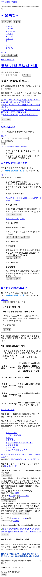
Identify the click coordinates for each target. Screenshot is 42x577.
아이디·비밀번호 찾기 (10, 146)
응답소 (8, 41)
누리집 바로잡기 (12, 445)
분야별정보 (10, 31)
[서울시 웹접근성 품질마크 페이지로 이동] (21, 532)
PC (7, 198)
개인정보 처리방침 (13, 435)
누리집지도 (10, 448)
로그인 (8, 46)
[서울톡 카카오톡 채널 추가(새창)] (15, 493)
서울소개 (9, 34)
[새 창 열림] (21, 102)
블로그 (32, 454)
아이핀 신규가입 (12, 219)
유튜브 (13, 454)
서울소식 (9, 26)
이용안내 (4, 136)
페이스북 (20, 454)
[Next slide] (2, 122)
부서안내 (9, 36)
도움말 (22, 219)
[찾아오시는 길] (10, 466)
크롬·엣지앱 (13, 198)
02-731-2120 (24, 496)
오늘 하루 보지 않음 (11, 572)
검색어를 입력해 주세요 (11, 72)
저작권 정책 (10, 440)
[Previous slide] (2, 117)
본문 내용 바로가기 (9, 2)
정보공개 (9, 39)
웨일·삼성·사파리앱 (27, 198)
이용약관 (9, 438)
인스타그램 (5, 454)
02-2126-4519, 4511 (19, 518)
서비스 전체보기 (7, 60)
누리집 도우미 (11, 433)
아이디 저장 (8, 141)
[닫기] (4, 574)
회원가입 (9, 48)
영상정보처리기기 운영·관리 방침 (19, 443)
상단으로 (5, 534)
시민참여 (9, 29)
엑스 (26, 454)
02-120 (12, 496)
